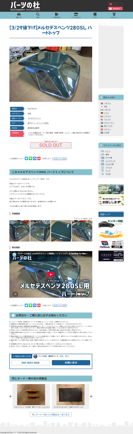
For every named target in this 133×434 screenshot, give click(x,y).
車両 (107, 155)
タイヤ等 (108, 158)
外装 (29, 114)
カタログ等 (109, 164)
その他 (106, 133)
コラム (95, 17)
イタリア (107, 110)
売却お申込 (57, 17)
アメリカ (107, 120)
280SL (46, 123)
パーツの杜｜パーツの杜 (25, 6)
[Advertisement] (111, 57)
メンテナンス (110, 161)
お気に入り (114, 17)
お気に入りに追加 (60, 158)
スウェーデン (109, 123)
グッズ (107, 171)
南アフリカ (108, 126)
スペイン (107, 129)
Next (91, 396)
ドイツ (106, 113)
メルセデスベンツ (34, 118)
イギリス (107, 103)
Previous (10, 396)
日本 (105, 107)
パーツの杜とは (76, 17)
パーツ (107, 151)
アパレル (108, 168)
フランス (107, 116)
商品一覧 (19, 17)
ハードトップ (38, 123)
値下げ (30, 123)
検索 (38, 17)
